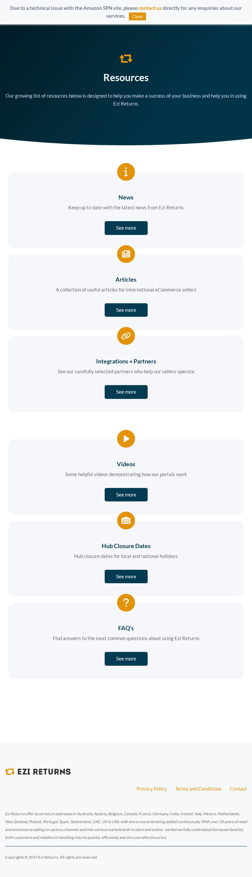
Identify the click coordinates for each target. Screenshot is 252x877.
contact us (150, 8)
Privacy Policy (151, 789)
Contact (238, 789)
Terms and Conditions (198, 789)
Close (137, 16)
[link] (126, 58)
